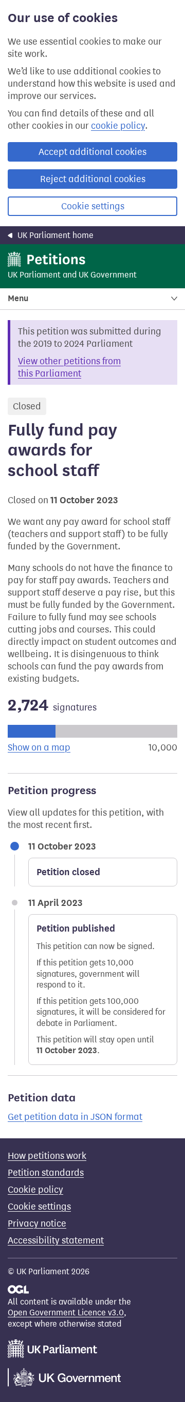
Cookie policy (35, 1189)
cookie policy (118, 125)
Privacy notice (37, 1223)
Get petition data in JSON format (75, 1116)
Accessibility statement (56, 1240)
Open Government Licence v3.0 (66, 1312)
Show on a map (39, 747)
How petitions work (47, 1155)
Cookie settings (92, 206)
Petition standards (46, 1172)
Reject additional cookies (92, 179)
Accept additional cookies (92, 151)
